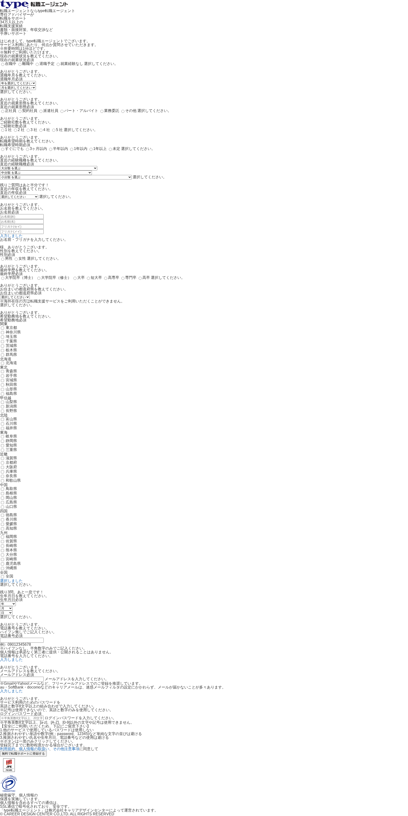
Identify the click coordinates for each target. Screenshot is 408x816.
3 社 (33, 130)
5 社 (59, 130)
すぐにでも (14, 149)
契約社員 (29, 111)
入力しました (11, 236)
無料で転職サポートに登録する (23, 753)
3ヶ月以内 (38, 149)
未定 (116, 149)
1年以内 (80, 149)
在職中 (10, 64)
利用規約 (7, 749)
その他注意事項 (66, 749)
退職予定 (47, 64)
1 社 (8, 130)
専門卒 (130, 278)
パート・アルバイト (81, 111)
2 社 (21, 130)
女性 (22, 258)
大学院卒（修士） (56, 278)
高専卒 (113, 278)
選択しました (11, 581)
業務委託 (111, 111)
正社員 (10, 111)
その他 (130, 111)
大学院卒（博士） (20, 278)
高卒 (146, 278)
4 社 (46, 130)
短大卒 (96, 278)
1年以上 (100, 149)
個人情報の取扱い (34, 749)
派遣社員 (50, 111)
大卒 (81, 278)
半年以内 (60, 149)
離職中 (28, 64)
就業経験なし (71, 64)
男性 (9, 258)
